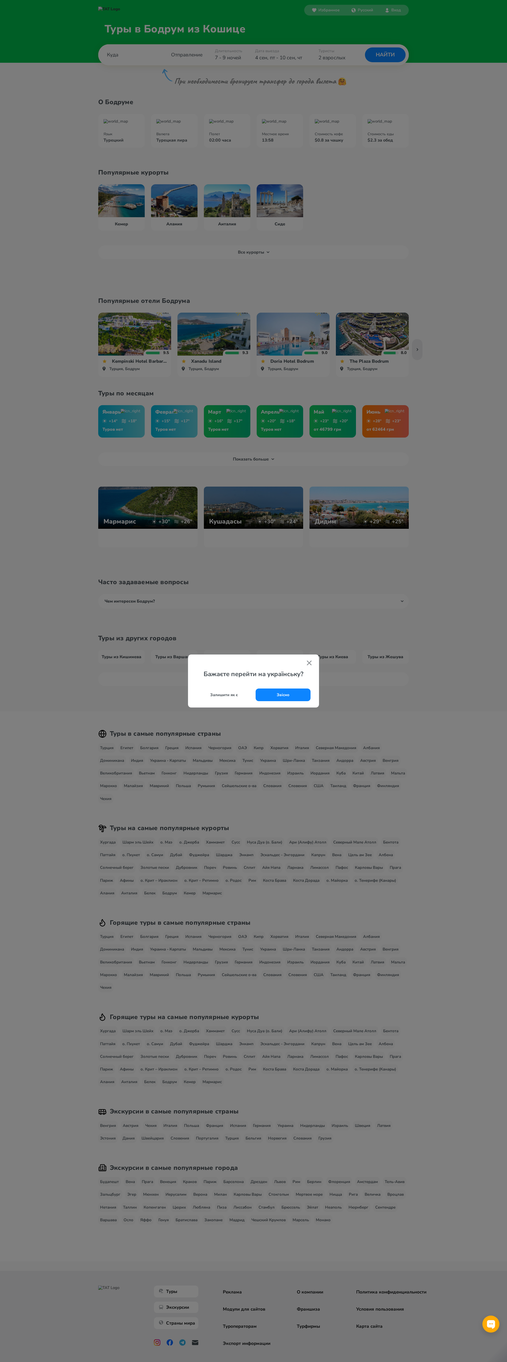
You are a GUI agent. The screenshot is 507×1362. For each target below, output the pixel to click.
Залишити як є (224, 694)
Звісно (283, 694)
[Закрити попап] (309, 663)
